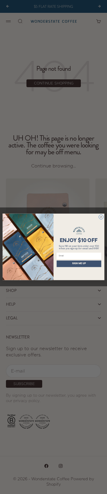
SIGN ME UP (79, 264)
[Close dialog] (101, 217)
